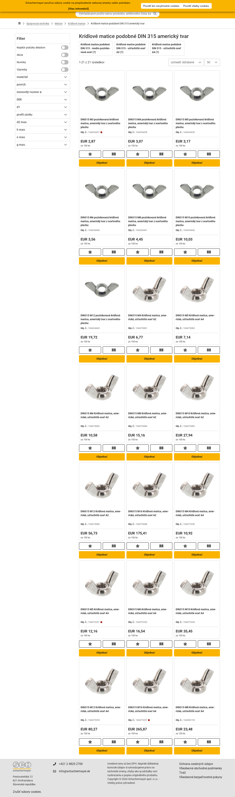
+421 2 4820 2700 (71, 764)
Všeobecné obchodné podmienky (200, 768)
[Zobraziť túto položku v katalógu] (114, 154)
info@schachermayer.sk (74, 771)
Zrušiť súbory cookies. (27, 792)
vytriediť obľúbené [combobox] (182, 62)
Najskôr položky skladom (31, 47)
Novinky (21, 62)
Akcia (20, 54)
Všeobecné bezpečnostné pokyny (200, 777)
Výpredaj (22, 69)
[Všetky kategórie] (19, 23)
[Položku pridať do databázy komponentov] (90, 154)
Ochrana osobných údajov (196, 764)
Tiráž (182, 772)
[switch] (64, 47)
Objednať (102, 162)
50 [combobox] (208, 62)
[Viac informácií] (78, 8)
